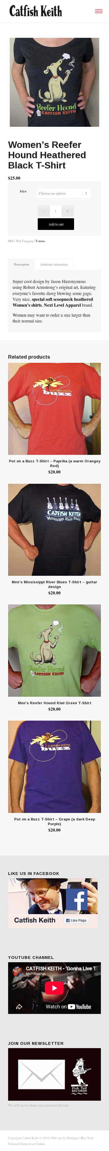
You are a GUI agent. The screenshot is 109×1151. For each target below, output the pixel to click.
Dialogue (73, 1138)
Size (23, 191)
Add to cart (56, 224)
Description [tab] (21, 264)
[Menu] (98, 11)
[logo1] (45, 11)
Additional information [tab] (54, 264)
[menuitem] (98, 11)
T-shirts (40, 241)
